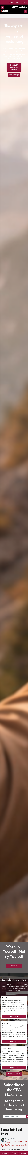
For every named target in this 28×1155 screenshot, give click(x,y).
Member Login (14, 75)
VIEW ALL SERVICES (14, 1073)
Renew (25, 2)
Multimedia (20, 1141)
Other (15, 1141)
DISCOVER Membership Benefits (14, 67)
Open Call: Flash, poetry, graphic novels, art (14, 1146)
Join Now (14, 965)
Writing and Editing (9, 1141)
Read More (15, 1016)
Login (12, 2)
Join (18, 2)
